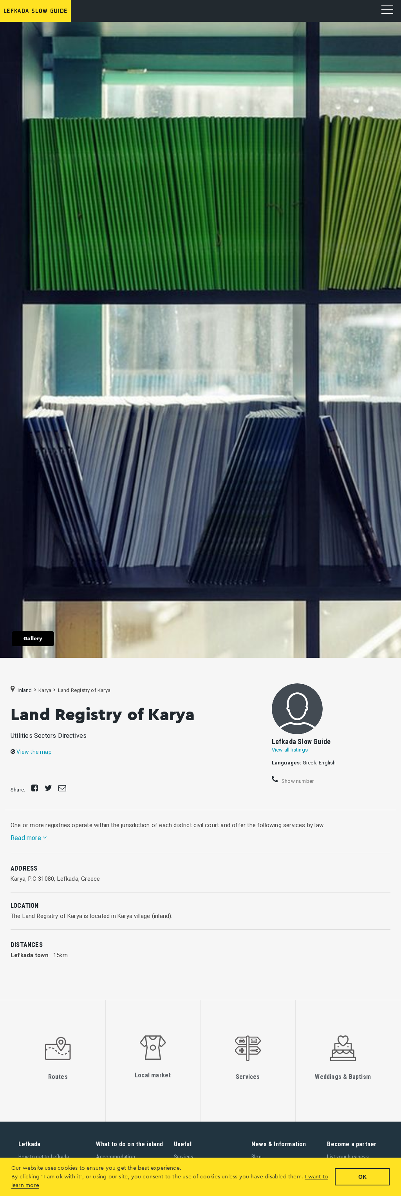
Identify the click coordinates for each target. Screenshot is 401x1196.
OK (362, 1177)
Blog (256, 1157)
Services (184, 1157)
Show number (297, 781)
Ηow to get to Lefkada (43, 1157)
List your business (348, 1157)
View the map (33, 752)
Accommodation (115, 1157)
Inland (25, 690)
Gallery (32, 638)
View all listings (290, 750)
